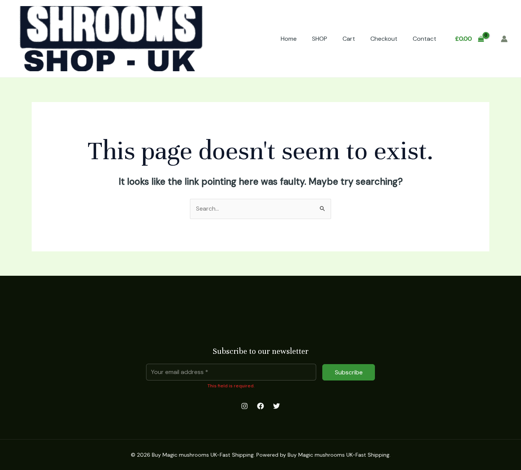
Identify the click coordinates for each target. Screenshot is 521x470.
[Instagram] (244, 406)
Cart (349, 39)
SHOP (319, 39)
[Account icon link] (504, 38)
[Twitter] (276, 406)
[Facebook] (260, 406)
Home (289, 39)
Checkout (383, 39)
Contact (424, 39)
